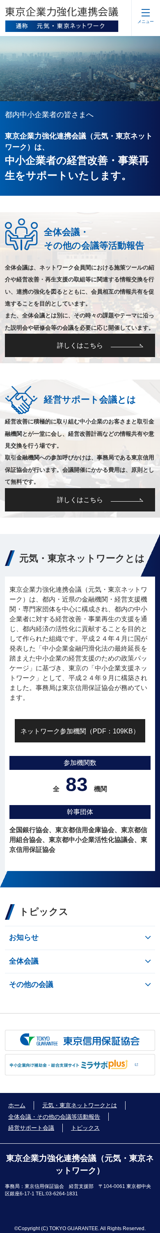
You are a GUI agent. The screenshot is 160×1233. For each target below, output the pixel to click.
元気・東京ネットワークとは (79, 1105)
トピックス (85, 1127)
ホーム (16, 1105)
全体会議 (24, 961)
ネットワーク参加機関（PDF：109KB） (80, 731)
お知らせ (24, 937)
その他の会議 (31, 984)
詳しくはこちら (80, 345)
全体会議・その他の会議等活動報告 (54, 1116)
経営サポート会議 (31, 1127)
